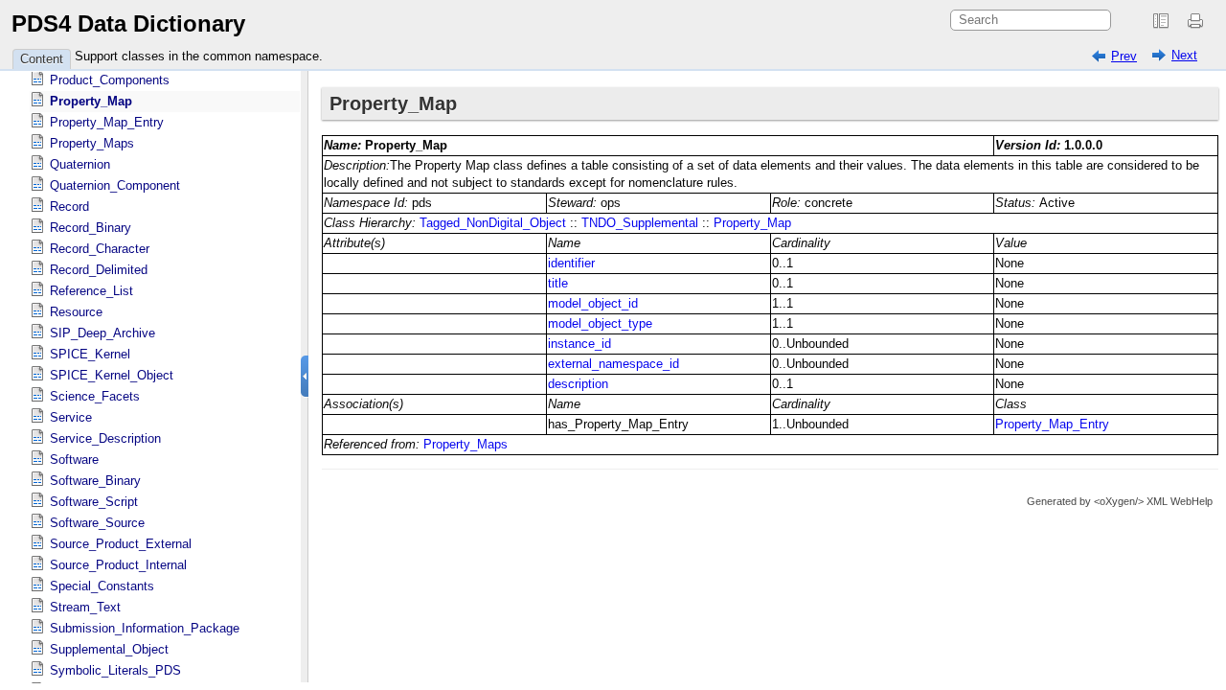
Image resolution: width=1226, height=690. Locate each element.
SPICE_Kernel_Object (111, 375)
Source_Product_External (121, 544)
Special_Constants (102, 586)
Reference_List (91, 291)
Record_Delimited (99, 270)
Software (74, 459)
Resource (76, 312)
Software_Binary (95, 480)
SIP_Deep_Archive (102, 333)
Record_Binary (90, 227)
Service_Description (105, 438)
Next (1184, 55)
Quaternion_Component (115, 185)
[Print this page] (1198, 21)
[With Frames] (1161, 21)
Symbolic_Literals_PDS (115, 670)
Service (71, 417)
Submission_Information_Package (144, 628)
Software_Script (94, 501)
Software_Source (97, 523)
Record (69, 206)
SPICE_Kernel (90, 354)
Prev (1124, 56)
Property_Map (91, 101)
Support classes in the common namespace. (199, 56)
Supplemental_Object (109, 649)
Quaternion (80, 164)
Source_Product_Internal (118, 565)
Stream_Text (85, 607)
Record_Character (99, 249)
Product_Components (110, 80)
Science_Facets (95, 396)
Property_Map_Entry (107, 122)
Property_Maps (92, 143)
